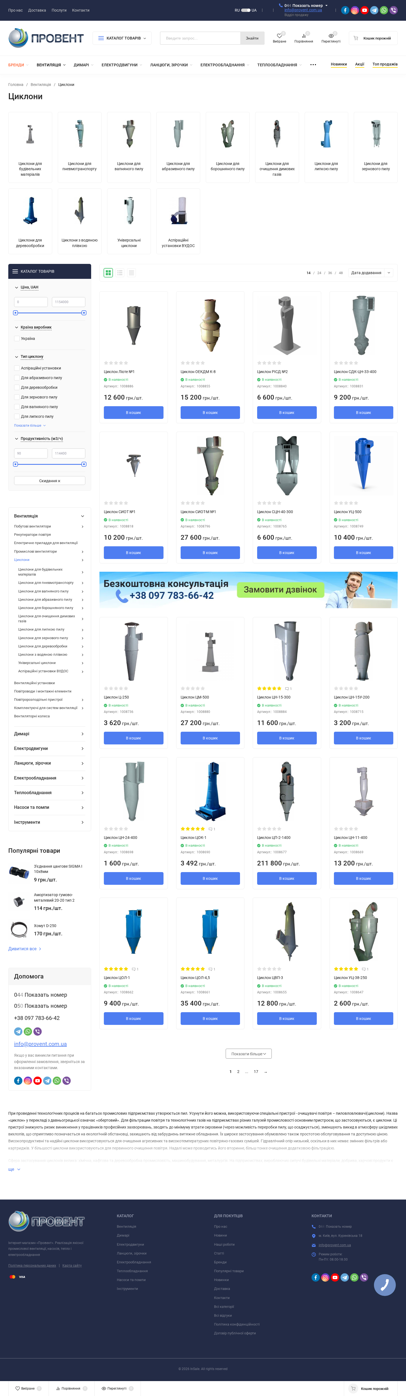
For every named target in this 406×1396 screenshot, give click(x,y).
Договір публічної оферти (235, 1333)
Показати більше (27, 425)
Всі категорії (224, 1307)
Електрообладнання (134, 1262)
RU (237, 10)
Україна (28, 338)
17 (256, 1071)
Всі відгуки (223, 1315)
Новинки (221, 1280)
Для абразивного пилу (41, 378)
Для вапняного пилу (39, 407)
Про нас (220, 1226)
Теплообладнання (132, 1271)
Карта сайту (72, 1266)
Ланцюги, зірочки (132, 1253)
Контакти (222, 1298)
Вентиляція (41, 84)
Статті (219, 1253)
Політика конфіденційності (237, 1324)
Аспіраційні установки (41, 368)
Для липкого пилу (37, 416)
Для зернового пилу (39, 397)
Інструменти (127, 1289)
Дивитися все (22, 949)
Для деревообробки (39, 387)
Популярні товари (229, 1271)
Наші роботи (224, 1244)
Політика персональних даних (32, 1266)
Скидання (48, 481)
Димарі (123, 1235)
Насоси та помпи (131, 1280)
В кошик (133, 412)
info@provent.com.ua (303, 10)
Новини (220, 1235)
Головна (15, 84)
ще (11, 1169)
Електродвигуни (130, 1244)
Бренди (220, 1262)
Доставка (222, 1289)
